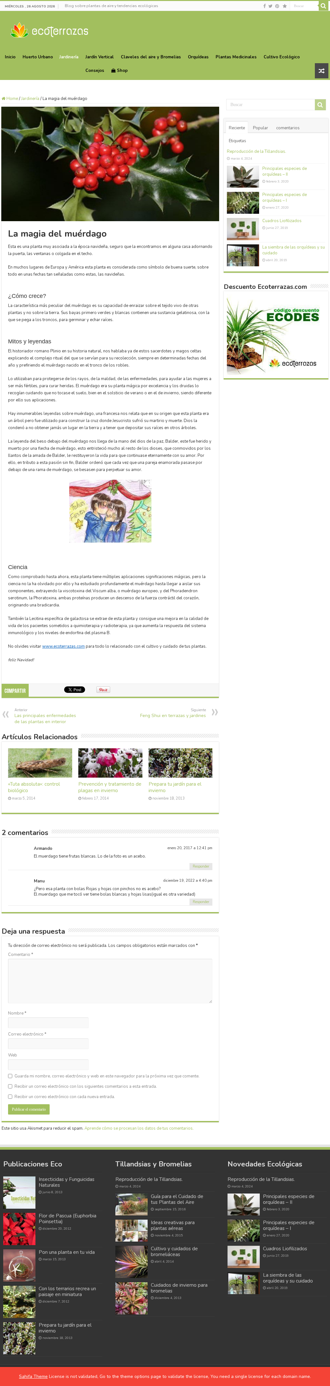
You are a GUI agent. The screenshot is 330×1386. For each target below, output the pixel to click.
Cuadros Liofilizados (282, 221)
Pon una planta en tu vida (67, 1252)
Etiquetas (237, 141)
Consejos (94, 71)
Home (11, 99)
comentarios (288, 128)
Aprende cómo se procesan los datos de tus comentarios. (139, 1128)
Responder (201, 866)
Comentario (20, 955)
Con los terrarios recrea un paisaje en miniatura (67, 1291)
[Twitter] (270, 6)
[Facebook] (265, 6)
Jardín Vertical (99, 57)
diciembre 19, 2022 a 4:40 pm (187, 880)
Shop (122, 71)
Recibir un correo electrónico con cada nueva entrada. (65, 1097)
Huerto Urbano (38, 57)
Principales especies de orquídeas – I (284, 197)
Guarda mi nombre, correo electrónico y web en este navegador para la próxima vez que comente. (107, 1076)
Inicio (10, 57)
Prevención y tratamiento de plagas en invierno (109, 787)
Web (12, 1055)
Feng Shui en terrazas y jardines (173, 713)
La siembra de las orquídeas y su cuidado (288, 1278)
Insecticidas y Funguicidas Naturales (66, 1182)
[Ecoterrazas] (49, 29)
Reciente (237, 128)
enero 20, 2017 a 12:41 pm (190, 848)
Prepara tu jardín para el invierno (65, 1328)
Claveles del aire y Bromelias (151, 57)
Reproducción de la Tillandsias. (256, 151)
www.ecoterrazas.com (63, 646)
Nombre (17, 1013)
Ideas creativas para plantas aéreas (173, 1225)
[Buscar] (323, 6)
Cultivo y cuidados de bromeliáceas (174, 1251)
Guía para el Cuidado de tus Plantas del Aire (177, 1199)
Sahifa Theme (33, 1376)
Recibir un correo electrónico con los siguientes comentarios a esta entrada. (86, 1086)
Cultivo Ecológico (282, 57)
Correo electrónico (27, 1034)
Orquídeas (198, 57)
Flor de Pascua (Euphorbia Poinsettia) (67, 1219)
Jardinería (68, 57)
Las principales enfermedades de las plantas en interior (45, 716)
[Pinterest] (277, 6)
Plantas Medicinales (236, 57)
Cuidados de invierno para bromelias (179, 1288)
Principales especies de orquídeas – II (284, 171)
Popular (260, 128)
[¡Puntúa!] (284, 6)
